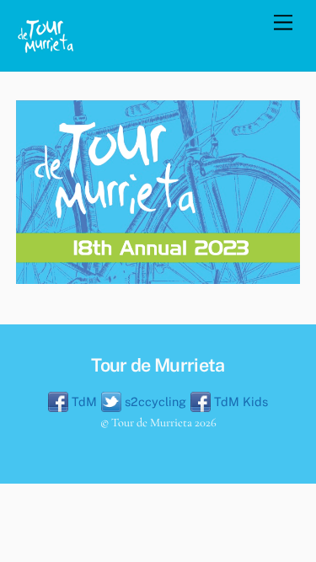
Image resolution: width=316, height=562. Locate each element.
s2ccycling (153, 401)
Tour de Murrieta (151, 422)
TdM (82, 401)
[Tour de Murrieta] (46, 49)
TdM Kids (239, 401)
